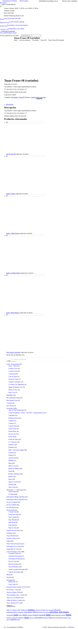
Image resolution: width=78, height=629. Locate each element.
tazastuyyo (21, 617)
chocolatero (42, 610)
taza (41, 97)
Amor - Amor (12, 366)
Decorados (14, 97)
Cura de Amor (12, 376)
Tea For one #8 (11, 154)
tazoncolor (31, 617)
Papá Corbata (12, 517)
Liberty (10, 455)
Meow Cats (11, 466)
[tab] (40, 104)
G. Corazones (12, 442)
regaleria (36, 615)
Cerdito (10, 423)
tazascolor (9, 617)
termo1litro (59, 617)
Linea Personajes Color (14, 551)
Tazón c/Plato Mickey (13, 313)
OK (56, 3)
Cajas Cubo (12, 584)
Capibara (11, 421)
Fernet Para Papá (13, 514)
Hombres (11, 447)
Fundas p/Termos (12, 538)
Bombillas (10, 395)
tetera (69, 617)
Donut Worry (12, 431)
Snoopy (10, 484)
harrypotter (40, 612)
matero (20, 615)
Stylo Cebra (12, 487)
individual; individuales (59, 612)
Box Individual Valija (13, 398)
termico (50, 617)
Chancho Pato (12, 426)
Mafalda (10, 460)
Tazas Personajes (13, 566)
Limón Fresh (12, 458)
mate (16, 615)
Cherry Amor (12, 428)
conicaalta (51, 610)
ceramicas (37, 610)
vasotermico (13, 619)
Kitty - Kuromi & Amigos (16, 450)
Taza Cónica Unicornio (13, 352)
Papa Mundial (12, 520)
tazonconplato (38, 617)
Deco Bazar (10, 406)
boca (11, 610)
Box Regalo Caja (12, 400)
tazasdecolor (14, 617)
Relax (10, 479)
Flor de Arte (12, 434)
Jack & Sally (12, 491)
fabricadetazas (28, 612)
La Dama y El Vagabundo (16, 384)
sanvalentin (42, 615)
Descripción (9, 104)
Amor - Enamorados (13, 364)
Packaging (10, 580)
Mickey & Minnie (13, 468)
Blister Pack (12, 581)
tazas (44, 97)
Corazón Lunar (13, 371)
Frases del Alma (13, 439)
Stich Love (11, 392)
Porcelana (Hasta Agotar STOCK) (17, 587)
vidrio (18, 619)
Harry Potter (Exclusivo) (14, 544)
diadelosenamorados (12, 612)
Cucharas (9, 403)
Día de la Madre (11, 505)
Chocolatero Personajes (15, 559)
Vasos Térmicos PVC (13, 603)
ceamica (33, 97)
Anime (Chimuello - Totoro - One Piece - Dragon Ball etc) (26, 413)
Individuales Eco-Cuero (14, 546)
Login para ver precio (8, 31)
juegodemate (10, 615)
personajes (29, 615)
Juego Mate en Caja (12, 549)
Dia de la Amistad (12, 502)
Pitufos (10, 476)
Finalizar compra (12, 33)
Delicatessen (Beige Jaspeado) (16, 497)
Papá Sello (11, 525)
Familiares (10, 533)
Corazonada (12, 374)
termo (54, 617)
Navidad (9, 577)
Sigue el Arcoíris (13, 482)
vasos (8, 619)
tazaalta (53, 615)
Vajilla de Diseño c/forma (14, 600)
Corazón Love (12, 368)
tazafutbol (63, 615)
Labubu (10, 452)
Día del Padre (11, 510)
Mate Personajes (13, 564)
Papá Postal (11, 522)
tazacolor (58, 615)
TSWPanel (70, 627)
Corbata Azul (12, 512)
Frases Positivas (11, 536)
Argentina (11, 415)
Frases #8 (21, 97)
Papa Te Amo (12, 528)
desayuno (57, 610)
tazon (26, 617)
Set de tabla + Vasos (13, 589)
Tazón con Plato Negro (13, 273)
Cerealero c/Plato (13, 553)
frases (38, 97)
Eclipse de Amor (13, 379)
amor (8, 610)
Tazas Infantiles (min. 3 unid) (15, 595)
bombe (14, 610)
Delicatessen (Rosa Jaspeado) (15, 499)
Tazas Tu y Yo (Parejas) (14, 597)
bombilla (18, 610)
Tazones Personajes (14, 572)
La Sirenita (11, 494)
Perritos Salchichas (14, 474)
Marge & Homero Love (15, 387)
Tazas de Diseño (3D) (13, 592)
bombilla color (24, 610)
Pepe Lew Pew (13, 390)
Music (8, 574)
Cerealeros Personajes (15, 556)
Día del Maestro (11, 507)
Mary (10, 463)
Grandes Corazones (14, 382)
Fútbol (8, 541)
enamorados (21, 612)
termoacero (65, 617)
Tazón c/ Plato (10, 193)
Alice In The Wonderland (16, 410)
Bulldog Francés (13, 418)
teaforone (45, 617)
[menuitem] (10, 18)
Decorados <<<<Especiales (15, 490)
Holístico (11, 444)
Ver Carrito (3, 33)
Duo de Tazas (12, 561)
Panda (10, 471)
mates (24, 615)
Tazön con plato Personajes (16, 569)
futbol (34, 612)
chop (47, 610)
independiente (46, 612)
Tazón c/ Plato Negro (12, 233)
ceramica (31, 610)
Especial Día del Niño (13, 530)
